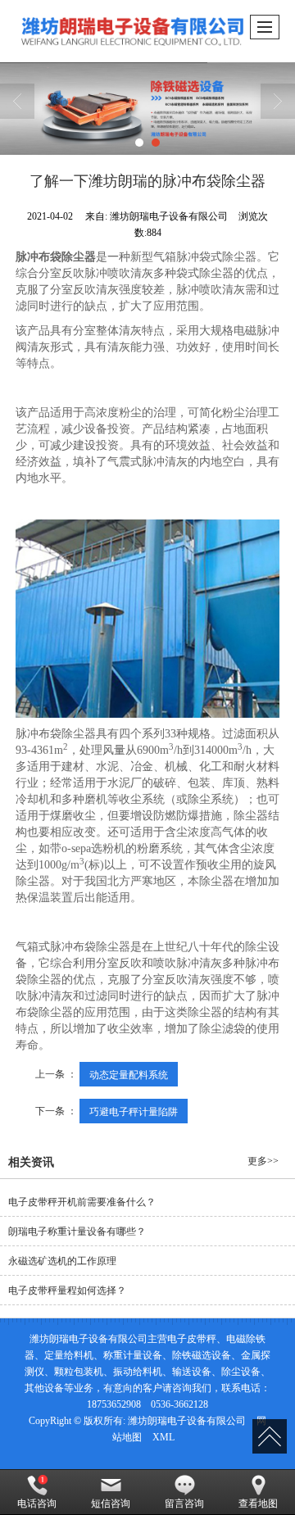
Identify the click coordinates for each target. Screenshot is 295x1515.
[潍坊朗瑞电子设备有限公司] (147, 108)
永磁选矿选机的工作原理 (62, 1261)
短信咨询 (110, 1503)
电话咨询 (37, 1503)
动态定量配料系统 (128, 1074)
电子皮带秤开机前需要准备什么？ (82, 1202)
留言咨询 (184, 1503)
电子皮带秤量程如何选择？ (67, 1290)
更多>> (263, 1161)
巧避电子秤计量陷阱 (133, 1111)
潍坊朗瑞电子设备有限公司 (187, 1421)
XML (163, 1437)
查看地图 (258, 1503)
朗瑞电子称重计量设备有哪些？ (77, 1231)
